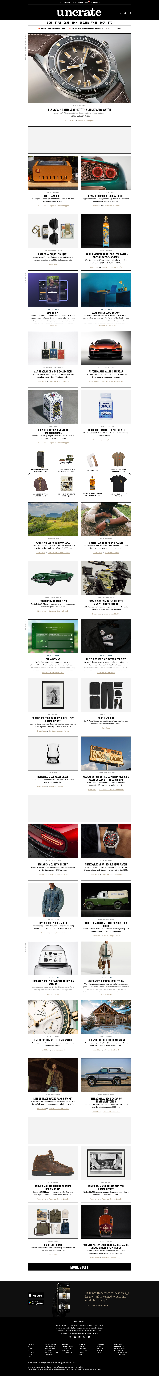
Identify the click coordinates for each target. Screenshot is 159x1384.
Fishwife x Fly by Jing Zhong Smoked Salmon (53, 431)
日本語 (82, 1352)
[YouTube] (74, 1337)
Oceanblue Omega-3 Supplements (106, 430)
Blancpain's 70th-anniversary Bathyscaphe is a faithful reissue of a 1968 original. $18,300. (79, 114)
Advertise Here (25, 278)
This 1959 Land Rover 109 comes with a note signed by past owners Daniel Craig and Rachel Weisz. (106, 930)
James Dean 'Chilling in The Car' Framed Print (106, 1187)
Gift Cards (49, 1354)
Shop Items (53, 264)
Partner (46, 368)
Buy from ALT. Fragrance (59, 381)
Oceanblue (109, 426)
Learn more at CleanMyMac (53, 672)
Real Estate (56, 539)
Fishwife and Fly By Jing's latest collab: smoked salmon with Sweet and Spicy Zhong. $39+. (53, 437)
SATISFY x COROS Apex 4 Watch (106, 542)
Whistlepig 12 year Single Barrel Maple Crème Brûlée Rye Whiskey (106, 1246)
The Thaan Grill (53, 196)
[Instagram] (84, 1337)
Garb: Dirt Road (53, 1245)
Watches (82, 106)
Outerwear (55, 1095)
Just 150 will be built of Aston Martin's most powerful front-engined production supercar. (106, 375)
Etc (110, 22)
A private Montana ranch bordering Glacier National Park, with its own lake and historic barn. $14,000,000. (53, 546)
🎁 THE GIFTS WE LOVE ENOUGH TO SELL (52, 28)
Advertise (101, 1348)
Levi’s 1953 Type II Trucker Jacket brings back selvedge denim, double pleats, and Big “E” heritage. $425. (53, 927)
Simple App (53, 312)
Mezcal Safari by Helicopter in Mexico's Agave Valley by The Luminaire (106, 778)
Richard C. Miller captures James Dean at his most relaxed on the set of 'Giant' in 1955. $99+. (106, 1193)
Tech (74, 22)
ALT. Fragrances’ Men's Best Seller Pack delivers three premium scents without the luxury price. (53, 375)
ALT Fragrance (57, 368)
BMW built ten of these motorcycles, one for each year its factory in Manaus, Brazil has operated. (106, 608)
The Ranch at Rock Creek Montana (106, 1040)
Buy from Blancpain (86, 120)
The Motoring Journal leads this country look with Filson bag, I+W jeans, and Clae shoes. (53, 1248)
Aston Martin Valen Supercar (106, 371)
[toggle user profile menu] (125, 13)
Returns (65, 1350)
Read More (69, 120)
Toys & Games (55, 597)
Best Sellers (50, 1348)
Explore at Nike (106, 994)
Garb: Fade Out (106, 718)
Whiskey (108, 251)
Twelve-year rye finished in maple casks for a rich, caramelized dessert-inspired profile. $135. (106, 1251)
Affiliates (100, 1350)
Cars (66, 22)
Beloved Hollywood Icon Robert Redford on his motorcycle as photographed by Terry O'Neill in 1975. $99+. (53, 725)
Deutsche (83, 1350)
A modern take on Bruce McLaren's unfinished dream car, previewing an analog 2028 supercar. (53, 868)
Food (55, 426)
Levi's (110, 714)
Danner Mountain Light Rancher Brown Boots (53, 1187)
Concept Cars (55, 861)
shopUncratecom (81, 2)
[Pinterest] (89, 1337)
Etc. (29, 1356)
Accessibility (119, 1350)
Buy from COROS (112, 552)
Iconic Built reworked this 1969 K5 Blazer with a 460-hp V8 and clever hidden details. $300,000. (106, 1105)
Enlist (99, 1352)
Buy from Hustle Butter (106, 672)
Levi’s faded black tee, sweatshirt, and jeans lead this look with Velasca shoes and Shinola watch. (106, 722)
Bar (55, 773)
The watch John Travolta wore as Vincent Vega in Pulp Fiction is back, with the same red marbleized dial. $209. (106, 868)
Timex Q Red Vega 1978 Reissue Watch (106, 864)
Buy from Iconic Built (111, 1111)
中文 (81, 1354)
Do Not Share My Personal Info (120, 1353)
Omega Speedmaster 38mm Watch (53, 1040)
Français (83, 1348)
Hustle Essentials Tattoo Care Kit (106, 659)
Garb (56, 1241)
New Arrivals (50, 1346)
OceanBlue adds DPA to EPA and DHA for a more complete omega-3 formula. (106, 434)
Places (109, 1036)
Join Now (53, 326)
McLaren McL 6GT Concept (53, 864)
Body (103, 22)
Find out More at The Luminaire (111, 789)
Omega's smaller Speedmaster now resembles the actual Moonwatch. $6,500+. (53, 1044)
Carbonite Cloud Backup (106, 312)
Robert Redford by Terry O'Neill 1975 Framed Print (53, 719)
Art (56, 714)
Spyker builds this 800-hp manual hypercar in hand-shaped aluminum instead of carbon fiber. (106, 200)
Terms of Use (119, 1346)
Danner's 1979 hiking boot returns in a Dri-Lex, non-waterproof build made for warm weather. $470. (53, 1193)
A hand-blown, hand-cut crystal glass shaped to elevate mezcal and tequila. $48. (53, 780)
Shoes (55, 1182)
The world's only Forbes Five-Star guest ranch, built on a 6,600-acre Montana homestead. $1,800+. (106, 1044)
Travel (102, 1036)
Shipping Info (67, 1352)
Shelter (84, 22)
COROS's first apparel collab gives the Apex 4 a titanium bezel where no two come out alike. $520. (106, 546)
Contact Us (66, 1348)
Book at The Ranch (111, 1050)
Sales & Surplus (51, 1352)
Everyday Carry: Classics (53, 254)
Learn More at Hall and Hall (59, 552)
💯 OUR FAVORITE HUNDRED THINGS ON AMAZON (86, 28)
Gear (49, 22)
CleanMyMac (53, 659)
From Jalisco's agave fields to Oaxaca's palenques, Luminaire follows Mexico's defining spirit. (106, 783)
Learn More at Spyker (111, 206)
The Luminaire (109, 773)
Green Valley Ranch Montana (53, 542)
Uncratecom (65, 2)
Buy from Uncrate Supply (59, 206)
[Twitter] (70, 1337)
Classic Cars (108, 919)
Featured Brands (52, 1350)
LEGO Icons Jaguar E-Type (53, 601)
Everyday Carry (55, 251)
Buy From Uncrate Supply (112, 267)
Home (51, 773)
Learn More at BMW (112, 614)
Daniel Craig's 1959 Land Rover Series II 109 (106, 924)
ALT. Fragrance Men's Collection (53, 371)
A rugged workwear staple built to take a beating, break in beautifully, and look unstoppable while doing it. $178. (53, 1102)
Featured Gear (53, 309)
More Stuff (79, 1267)
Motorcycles (108, 597)
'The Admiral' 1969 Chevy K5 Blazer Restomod (106, 1100)
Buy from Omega (58, 1050)
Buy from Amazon (112, 440)
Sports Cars (109, 192)
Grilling (55, 192)
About (99, 1346)
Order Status (67, 1346)
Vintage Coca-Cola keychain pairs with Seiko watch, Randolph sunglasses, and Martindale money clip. (53, 258)
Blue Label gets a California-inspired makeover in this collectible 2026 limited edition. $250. (106, 261)
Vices (94, 22)
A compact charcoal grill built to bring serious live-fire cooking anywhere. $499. (53, 200)
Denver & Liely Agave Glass (53, 776)
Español (83, 1346)
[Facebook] (79, 1337)
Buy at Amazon (53, 994)
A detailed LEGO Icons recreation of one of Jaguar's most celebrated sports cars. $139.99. (53, 605)
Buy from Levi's (59, 933)
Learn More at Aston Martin (112, 381)
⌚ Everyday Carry (113, 28)
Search (119, 13)
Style (58, 22)
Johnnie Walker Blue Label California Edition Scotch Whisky (106, 256)
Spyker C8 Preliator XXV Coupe (106, 196)
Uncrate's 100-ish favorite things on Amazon (53, 982)
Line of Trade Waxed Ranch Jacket (53, 1098)
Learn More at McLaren (58, 874)
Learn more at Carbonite (106, 326)
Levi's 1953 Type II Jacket (53, 923)
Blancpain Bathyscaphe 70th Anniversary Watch (79, 110)
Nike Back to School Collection (106, 981)
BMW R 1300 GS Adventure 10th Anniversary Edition (106, 602)
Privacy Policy (120, 1348)
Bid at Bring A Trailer (112, 936)
